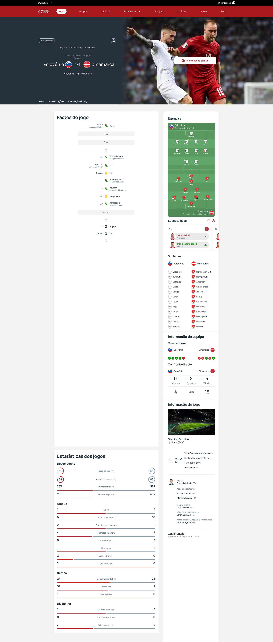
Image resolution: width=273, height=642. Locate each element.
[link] (61, 11)
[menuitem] (65, 11)
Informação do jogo (78, 101)
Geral (42, 101)
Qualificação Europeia (43, 11)
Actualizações (56, 101)
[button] (132, 11)
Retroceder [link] (48, 40)
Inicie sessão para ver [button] (197, 60)
